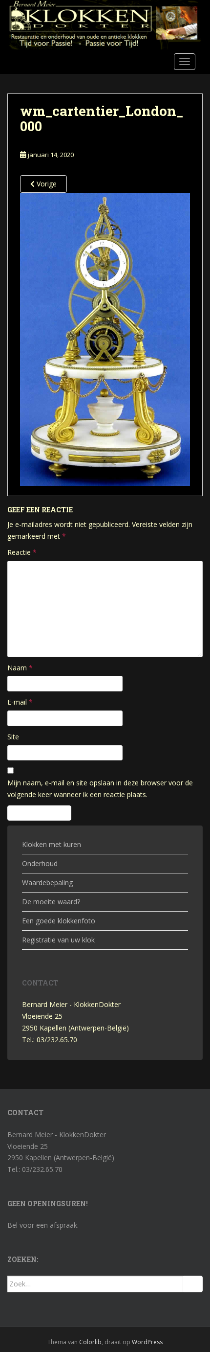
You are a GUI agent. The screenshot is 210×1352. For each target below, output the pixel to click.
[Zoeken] (193, 1284)
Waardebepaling (47, 882)
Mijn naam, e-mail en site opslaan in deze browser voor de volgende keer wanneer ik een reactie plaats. (100, 788)
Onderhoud (40, 863)
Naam (20, 667)
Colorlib (90, 1342)
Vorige (46, 183)
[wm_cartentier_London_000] (105, 338)
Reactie (22, 552)
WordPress (147, 1342)
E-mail (20, 702)
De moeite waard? (51, 901)
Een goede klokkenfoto (58, 920)
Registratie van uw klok (58, 939)
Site (13, 736)
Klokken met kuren (51, 844)
